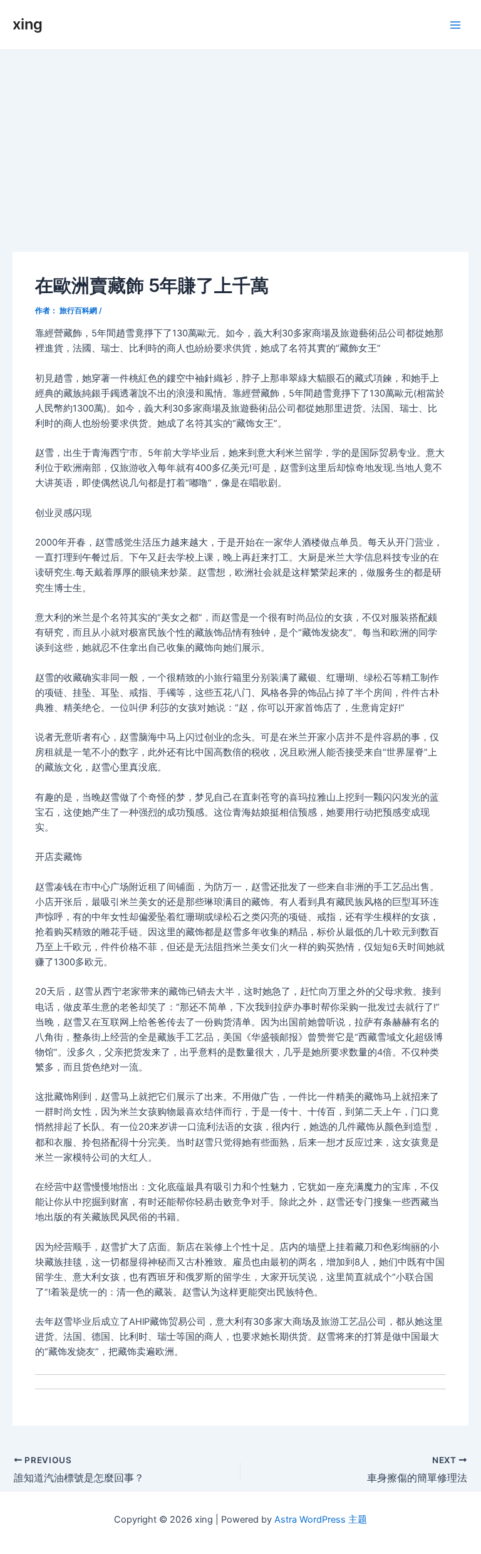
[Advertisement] (240, 144)
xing (28, 24)
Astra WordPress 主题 (320, 1519)
